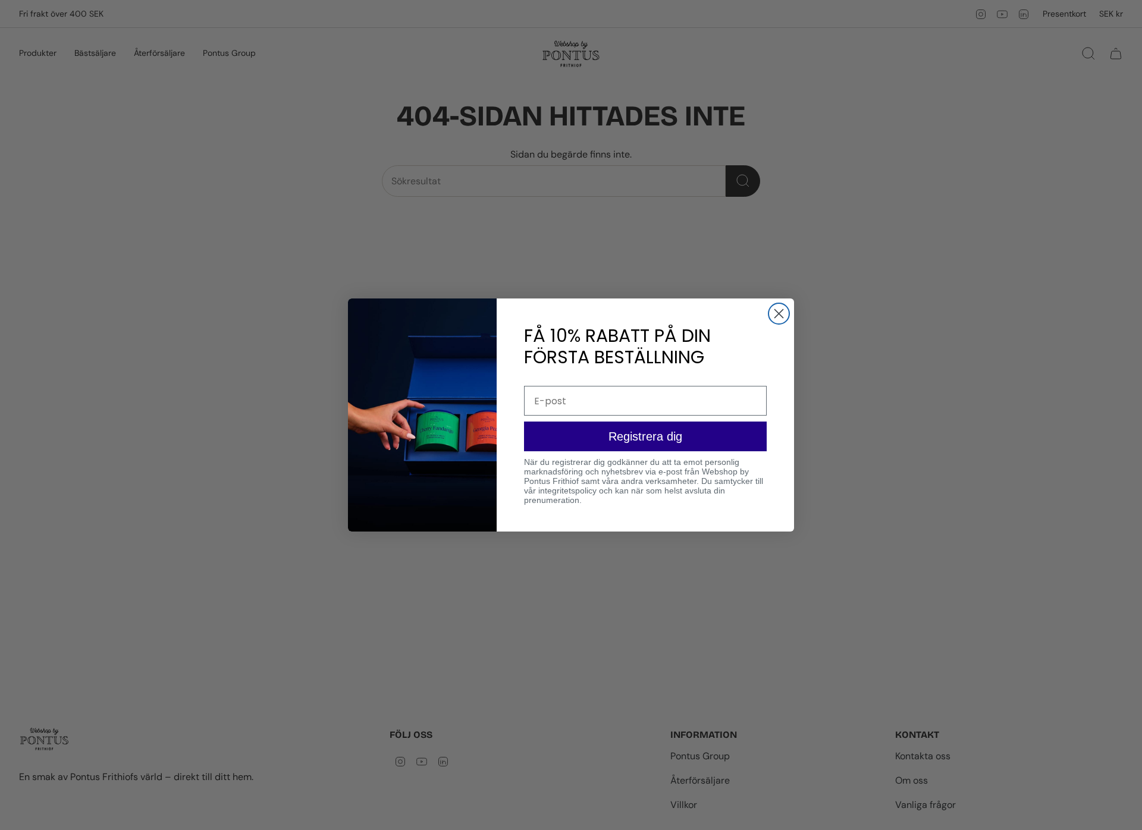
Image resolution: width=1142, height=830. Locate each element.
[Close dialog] (778, 313)
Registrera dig (645, 436)
